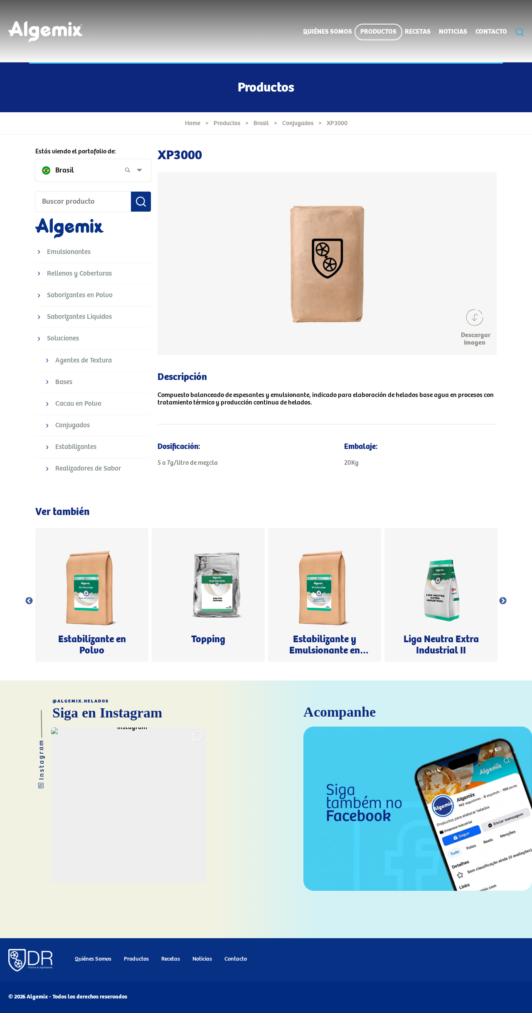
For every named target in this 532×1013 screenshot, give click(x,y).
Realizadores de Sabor (88, 469)
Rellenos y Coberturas (79, 274)
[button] (129, 805)
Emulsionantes (69, 252)
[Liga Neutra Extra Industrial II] (441, 595)
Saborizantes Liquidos (79, 317)
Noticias (453, 31)
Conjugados (297, 123)
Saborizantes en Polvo (80, 295)
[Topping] (208, 595)
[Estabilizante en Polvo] (91, 595)
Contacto (491, 31)
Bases (63, 382)
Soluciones (63, 339)
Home (192, 123)
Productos (378, 31)
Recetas (418, 31)
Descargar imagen (474, 339)
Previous (29, 601)
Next (503, 601)
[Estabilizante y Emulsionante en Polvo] (324, 595)
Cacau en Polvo (78, 404)
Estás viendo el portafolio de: (75, 151)
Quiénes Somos (327, 31)
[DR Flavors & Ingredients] (30, 961)
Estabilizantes (75, 447)
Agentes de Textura (83, 361)
